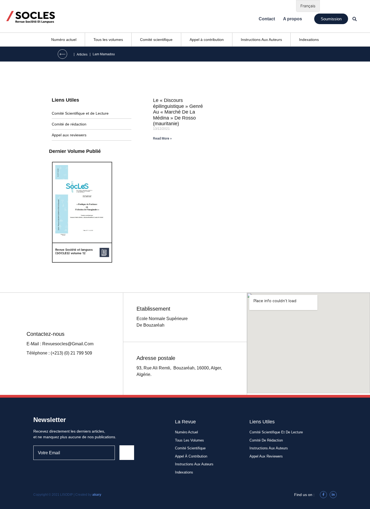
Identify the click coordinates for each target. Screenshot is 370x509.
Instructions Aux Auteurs (261, 39)
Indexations (309, 39)
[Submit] (126, 452)
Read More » (162, 138)
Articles (82, 54)
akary (96, 495)
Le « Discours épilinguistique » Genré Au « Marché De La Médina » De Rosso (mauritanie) (178, 112)
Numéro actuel (63, 39)
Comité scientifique (156, 39)
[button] (331, 19)
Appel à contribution (207, 39)
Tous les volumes (108, 39)
